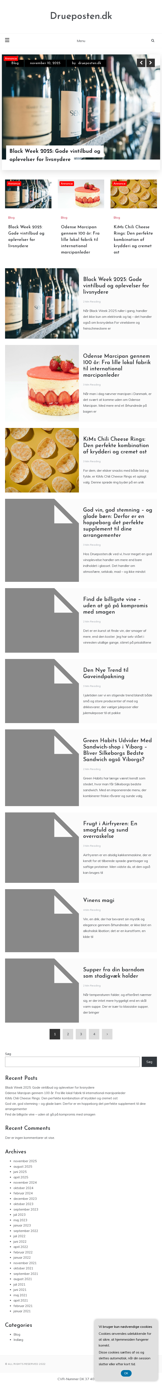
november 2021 (25, 1263)
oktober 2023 (23, 1204)
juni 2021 (20, 1290)
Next (150, 63)
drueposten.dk (84, 63)
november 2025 (25, 1161)
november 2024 (25, 1182)
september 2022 (26, 1231)
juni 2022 (20, 1242)
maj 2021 (20, 1295)
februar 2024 (23, 1193)
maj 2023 (20, 1220)
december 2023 (25, 1199)
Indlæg (18, 1340)
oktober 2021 (23, 1268)
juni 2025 (20, 1172)
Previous (141, 63)
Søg (8, 1054)
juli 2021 (20, 1284)
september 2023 (26, 1209)
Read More (143, 151)
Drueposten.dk (81, 16)
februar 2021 (23, 1306)
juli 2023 (20, 1215)
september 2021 (26, 1274)
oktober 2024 (23, 1188)
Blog (15, 63)
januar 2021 (22, 1311)
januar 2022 (22, 1258)
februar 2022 (23, 1252)
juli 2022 (20, 1236)
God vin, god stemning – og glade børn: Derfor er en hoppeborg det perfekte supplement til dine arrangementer (117, 522)
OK (126, 1373)
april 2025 (21, 1177)
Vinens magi (98, 900)
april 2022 (21, 1247)
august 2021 (23, 1279)
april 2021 (21, 1300)
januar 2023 (22, 1225)
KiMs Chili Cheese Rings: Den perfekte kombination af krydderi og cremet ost (133, 240)
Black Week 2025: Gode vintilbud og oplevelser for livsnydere (116, 286)
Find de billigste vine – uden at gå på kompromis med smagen (115, 606)
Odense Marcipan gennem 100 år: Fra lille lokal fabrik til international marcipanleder (54, 151)
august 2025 (23, 1166)
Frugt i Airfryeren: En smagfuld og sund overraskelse (110, 830)
